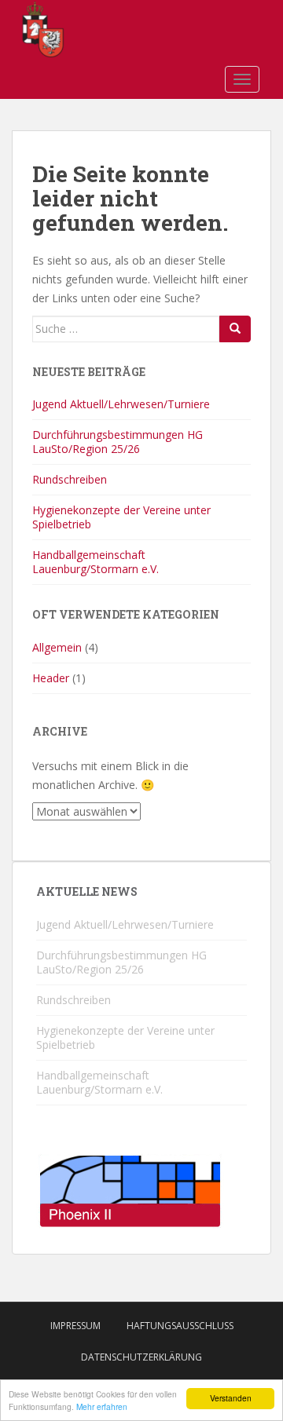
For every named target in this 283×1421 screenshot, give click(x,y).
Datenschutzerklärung (141, 1357)
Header (50, 677)
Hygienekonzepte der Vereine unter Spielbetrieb (121, 517)
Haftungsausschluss (180, 1325)
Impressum (75, 1325)
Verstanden (231, 1398)
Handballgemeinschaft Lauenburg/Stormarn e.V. (95, 561)
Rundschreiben (69, 479)
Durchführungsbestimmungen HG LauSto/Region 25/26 (117, 441)
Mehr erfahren (101, 1406)
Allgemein (57, 647)
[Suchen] (235, 329)
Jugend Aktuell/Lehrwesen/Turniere (121, 403)
